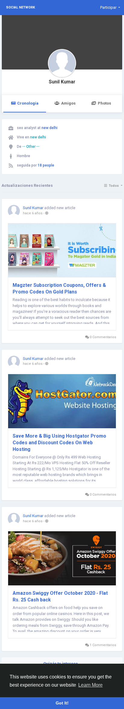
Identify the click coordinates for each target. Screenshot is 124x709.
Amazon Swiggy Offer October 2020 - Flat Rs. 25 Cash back (60, 596)
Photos (104, 103)
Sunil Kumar (62, 82)
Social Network (20, 7)
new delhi (49, 128)
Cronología (28, 103)
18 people (46, 165)
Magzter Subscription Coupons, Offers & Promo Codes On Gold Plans (59, 288)
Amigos (68, 103)
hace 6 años (32, 213)
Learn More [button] (90, 685)
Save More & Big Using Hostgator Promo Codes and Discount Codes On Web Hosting (59, 442)
